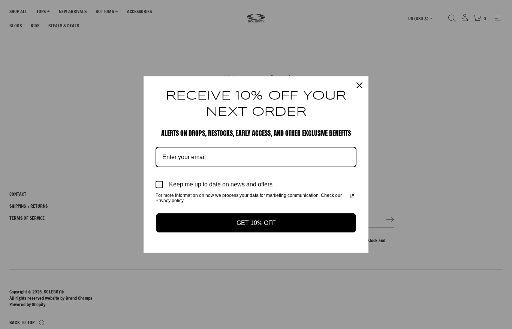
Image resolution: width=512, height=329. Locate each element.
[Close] (359, 85)
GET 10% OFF (256, 223)
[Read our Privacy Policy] (351, 196)
